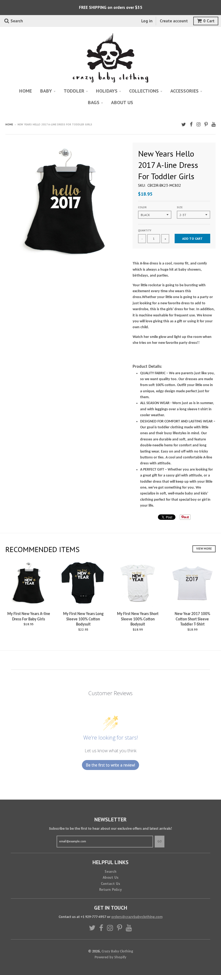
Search (110, 871)
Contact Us (110, 883)
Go (159, 841)
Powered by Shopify (110, 957)
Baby (46, 91)
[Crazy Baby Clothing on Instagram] (198, 125)
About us (122, 102)
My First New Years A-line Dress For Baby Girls (28, 616)
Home (25, 91)
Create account (174, 20)
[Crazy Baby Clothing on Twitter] (183, 125)
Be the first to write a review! (110, 765)
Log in (147, 20)
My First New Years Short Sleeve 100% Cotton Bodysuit (137, 619)
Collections (144, 91)
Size (179, 207)
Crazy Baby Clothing (117, 951)
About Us (111, 877)
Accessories (184, 91)
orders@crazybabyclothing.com (137, 917)
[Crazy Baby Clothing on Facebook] (191, 125)
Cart (209, 20)
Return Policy (110, 889)
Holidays (107, 91)
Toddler (74, 91)
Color (142, 207)
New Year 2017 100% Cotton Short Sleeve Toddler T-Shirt (192, 619)
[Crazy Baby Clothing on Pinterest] (206, 125)
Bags (93, 102)
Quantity (144, 230)
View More (204, 548)
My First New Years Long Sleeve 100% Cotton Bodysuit (83, 619)
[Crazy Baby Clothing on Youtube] (214, 125)
